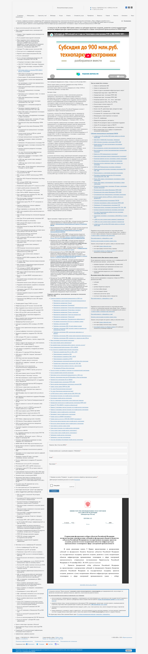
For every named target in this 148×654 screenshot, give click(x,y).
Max (58, 644)
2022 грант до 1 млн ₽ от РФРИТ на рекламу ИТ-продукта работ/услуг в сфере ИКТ (28, 408)
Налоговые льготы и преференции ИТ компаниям (28, 544)
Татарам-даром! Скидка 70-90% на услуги (27, 303)
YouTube (50, 644)
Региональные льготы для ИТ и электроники (27, 463)
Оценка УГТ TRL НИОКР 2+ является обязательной (63, 405)
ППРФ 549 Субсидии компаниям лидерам (28, 534)
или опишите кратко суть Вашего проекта (104, 251)
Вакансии (99, 15)
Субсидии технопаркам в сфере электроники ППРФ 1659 (109, 202)
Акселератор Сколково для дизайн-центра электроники (64, 395)
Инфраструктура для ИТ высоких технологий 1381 (29, 305)
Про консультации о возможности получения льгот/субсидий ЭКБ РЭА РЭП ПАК (30, 199)
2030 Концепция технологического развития (28, 248)
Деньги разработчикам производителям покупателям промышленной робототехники (29, 319)
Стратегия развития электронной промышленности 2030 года (66, 298)
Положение (77, 479)
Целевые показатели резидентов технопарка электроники (109, 209)
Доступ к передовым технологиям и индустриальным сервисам (67, 400)
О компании (20, 15)
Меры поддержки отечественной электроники (62, 340)
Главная (108, 15)
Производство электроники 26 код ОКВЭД (61, 379)
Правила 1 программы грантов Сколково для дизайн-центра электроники (69, 407)
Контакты (124, 15)
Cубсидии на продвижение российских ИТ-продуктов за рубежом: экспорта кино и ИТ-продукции (31, 531)
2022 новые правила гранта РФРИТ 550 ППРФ (28, 411)
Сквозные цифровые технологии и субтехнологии (28, 331)
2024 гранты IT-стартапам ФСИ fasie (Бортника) (28, 352)
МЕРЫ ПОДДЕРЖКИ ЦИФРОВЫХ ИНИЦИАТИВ (28, 492)
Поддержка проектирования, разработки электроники (31, 284)
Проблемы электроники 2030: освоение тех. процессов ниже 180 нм (71, 338)
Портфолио (90, 15)
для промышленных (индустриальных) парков (68, 249)
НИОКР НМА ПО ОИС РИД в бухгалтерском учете (29, 443)
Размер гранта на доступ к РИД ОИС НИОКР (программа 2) (65, 419)
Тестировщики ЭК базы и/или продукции (63, 368)
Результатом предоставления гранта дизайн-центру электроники (67, 421)
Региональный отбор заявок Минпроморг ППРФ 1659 (107, 190)
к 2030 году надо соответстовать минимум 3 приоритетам (109, 221)
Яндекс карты (59, 637)
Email (50, 457)
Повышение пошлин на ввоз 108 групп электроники (30, 282)
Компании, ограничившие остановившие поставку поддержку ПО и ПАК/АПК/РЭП (28, 440)
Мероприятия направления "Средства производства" (67, 314)
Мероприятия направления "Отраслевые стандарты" (67, 310)
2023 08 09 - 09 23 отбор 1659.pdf (88, 585)
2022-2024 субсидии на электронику (26, 220)
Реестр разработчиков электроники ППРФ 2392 (62, 382)
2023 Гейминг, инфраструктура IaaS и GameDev (28, 419)
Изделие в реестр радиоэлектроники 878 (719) (29, 53)
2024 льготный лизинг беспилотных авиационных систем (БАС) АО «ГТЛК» (28, 424)
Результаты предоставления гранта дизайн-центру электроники (67, 423)
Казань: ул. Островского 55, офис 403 (53, 638)
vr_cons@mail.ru (24, 638)
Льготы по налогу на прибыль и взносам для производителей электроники (69, 370)
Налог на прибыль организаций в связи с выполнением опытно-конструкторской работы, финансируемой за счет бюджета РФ (29, 584)
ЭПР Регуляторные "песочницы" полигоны (27, 375)
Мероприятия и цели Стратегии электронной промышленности (69, 300)
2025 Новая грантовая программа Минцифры (27, 358)
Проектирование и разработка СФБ (62, 354)
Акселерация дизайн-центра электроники (61, 398)
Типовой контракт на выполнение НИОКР (26, 475)
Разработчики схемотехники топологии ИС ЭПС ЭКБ (67, 363)
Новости (115, 15)
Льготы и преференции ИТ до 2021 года (27, 547)
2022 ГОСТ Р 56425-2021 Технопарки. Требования (31, 64)
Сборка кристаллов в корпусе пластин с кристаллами (67, 365)
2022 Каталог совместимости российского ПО (28, 387)
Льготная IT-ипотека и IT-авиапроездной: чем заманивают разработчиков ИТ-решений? (28, 502)
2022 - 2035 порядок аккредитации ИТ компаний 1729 (29, 310)
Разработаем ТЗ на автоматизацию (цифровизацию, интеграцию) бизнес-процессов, (29, 631)
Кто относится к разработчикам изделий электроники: (64, 349)
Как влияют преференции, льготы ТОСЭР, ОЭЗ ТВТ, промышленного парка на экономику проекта (30, 562)
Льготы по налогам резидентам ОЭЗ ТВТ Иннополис (30, 617)
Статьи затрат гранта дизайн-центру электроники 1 (63, 430)
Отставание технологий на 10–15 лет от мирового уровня (68, 321)
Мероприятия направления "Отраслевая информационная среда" (70, 307)
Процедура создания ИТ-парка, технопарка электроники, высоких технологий (27, 457)
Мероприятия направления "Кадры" (62, 303)
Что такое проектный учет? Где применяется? (28, 487)
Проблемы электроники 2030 (60, 323)
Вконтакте (31, 644)
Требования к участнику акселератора (60, 437)
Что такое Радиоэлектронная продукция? (61, 389)
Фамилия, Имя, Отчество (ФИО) (57, 445)
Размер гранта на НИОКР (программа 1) (60, 416)
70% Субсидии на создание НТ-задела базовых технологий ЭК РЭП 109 (29, 172)
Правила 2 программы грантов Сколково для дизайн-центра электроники (69, 409)
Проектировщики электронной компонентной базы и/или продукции (70, 361)
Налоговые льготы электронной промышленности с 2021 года (66, 375)
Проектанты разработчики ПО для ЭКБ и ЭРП (65, 352)
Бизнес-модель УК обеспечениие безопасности (30, 77)
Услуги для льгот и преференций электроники (29, 51)
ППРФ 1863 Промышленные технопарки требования (107, 167)
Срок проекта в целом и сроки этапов (60, 425)
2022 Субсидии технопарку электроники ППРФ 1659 (107, 142)
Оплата (68, 15)
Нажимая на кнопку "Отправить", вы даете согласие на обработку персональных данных (74, 477)
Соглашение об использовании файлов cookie (47, 641)
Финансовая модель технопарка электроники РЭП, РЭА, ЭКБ (110, 207)
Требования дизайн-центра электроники (60, 435)
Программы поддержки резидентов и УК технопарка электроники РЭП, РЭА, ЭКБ (28, 109)
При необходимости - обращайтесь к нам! (102, 238)
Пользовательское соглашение (68, 641)
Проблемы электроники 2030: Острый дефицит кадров (67, 326)
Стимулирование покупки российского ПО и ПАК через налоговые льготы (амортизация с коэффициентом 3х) (30, 472)
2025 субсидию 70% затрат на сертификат (27, 337)
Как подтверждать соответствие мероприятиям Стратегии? (109, 148)
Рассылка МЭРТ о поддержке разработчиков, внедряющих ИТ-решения (29, 513)
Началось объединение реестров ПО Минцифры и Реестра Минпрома (68, 377)
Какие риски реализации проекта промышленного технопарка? (110, 156)
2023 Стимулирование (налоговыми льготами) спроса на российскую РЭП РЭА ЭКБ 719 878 (31, 230)
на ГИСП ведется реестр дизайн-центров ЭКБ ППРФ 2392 (65, 393)
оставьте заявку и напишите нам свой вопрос (103, 235)
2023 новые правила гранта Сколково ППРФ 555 (28, 373)
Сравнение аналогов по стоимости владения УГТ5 (30, 296)
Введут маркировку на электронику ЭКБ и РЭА (29, 209)
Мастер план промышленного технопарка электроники (108, 161)
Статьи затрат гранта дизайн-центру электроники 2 (63, 432)
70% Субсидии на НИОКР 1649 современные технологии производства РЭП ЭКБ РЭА (28, 269)
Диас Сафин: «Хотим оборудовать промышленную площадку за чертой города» (31, 167)
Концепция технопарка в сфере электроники (29, 62)
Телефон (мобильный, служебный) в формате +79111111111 (64, 451)
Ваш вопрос (52, 464)
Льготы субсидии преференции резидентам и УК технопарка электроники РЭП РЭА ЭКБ (58, 22)
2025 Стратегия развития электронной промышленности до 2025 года (27, 234)
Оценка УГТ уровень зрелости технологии (27, 360)
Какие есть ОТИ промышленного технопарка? (106, 154)
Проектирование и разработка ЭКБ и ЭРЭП (64, 356)
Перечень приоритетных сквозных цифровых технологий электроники (28, 206)
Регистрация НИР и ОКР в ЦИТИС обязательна (28, 466)
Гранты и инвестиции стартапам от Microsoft (27, 624)
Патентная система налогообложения (26, 595)
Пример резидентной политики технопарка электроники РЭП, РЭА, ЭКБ (29, 101)
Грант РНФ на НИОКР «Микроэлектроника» (28, 192)
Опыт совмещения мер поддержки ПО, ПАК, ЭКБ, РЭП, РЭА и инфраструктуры (30, 195)
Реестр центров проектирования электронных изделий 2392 (65, 384)
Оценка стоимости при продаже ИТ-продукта (27, 346)
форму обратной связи (105, 246)
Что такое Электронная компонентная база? (61, 391)
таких (99, 604)
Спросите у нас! (42, 15)
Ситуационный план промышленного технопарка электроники (110, 194)
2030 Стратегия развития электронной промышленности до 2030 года (27, 251)
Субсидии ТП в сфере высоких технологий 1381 (29, 49)
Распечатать (127, 21)
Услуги (61, 15)
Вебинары (53, 15)
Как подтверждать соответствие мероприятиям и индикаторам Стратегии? (31, 83)
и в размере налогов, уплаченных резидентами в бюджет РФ (68, 256)
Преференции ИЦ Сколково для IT (25, 321)
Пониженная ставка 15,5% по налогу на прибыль (29, 552)
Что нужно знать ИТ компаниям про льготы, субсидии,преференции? (27, 484)
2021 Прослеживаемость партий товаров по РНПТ (29, 377)
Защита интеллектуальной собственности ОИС (28, 28)
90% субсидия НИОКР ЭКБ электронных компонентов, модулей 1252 (27, 183)
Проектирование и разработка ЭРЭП (62, 359)
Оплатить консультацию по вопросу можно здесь (104, 241)
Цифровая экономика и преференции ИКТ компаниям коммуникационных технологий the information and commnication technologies (57, 21)
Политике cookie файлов (29, 651)
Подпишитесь (30, 15)
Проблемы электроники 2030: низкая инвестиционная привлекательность (72, 335)
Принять (128, 650)
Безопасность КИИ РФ (21, 430)
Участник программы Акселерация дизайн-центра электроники (66, 439)
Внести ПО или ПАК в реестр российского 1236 (28, 312)
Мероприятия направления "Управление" (64, 317)
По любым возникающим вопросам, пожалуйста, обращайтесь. (93, 614)
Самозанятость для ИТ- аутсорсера (26, 549)
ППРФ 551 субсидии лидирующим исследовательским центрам (26, 537)
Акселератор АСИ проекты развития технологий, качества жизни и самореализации (29, 499)
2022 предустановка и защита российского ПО (28, 413)
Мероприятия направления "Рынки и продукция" (65, 312)
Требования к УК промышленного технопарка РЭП (31, 142)
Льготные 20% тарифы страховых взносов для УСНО (31, 565)
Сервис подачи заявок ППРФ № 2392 (60, 386)
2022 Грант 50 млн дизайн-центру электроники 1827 (30, 218)
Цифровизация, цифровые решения (25, 634)
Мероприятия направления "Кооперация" (64, 305)
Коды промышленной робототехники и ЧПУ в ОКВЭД (64, 347)
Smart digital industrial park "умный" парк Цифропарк (29, 489)
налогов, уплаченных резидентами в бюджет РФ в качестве (67, 237)
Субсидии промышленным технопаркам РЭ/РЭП (30, 137)
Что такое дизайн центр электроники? (61, 342)
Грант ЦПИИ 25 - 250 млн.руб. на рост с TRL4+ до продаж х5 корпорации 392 (29, 437)
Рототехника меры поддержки (25, 287)
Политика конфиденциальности (24, 641)
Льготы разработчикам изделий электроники (28, 37)
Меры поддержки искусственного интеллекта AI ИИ (29, 308)
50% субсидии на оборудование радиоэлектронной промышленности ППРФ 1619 (30, 265)
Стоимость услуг (79, 15)
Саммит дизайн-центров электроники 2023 (28, 188)
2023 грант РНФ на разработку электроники (28, 190)
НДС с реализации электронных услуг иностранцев (30, 593)
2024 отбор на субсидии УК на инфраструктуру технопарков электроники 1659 (30, 74)
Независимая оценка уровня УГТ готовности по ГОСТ (31, 185)
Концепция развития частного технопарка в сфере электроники (110, 158)
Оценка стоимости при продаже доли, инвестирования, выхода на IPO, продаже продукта (30, 343)
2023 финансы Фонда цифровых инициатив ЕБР (28, 421)
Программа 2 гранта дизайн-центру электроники (62, 414)
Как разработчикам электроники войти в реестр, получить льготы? (67, 345)
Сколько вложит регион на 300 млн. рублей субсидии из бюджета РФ (29, 134)
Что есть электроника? (23, 55)
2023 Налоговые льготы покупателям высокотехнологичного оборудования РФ (26, 366)
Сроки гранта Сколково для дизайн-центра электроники (64, 428)
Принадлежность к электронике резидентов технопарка (108, 173)
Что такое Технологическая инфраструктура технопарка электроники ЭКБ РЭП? (29, 153)
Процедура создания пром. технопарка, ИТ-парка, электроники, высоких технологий (31, 119)
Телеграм (41, 644)
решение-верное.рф (36, 649)
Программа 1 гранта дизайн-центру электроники (62, 412)
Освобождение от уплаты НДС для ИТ (27, 591)
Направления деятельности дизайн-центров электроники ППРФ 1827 (68, 402)
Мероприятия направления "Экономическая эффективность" (69, 319)
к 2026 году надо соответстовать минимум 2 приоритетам (109, 219)
